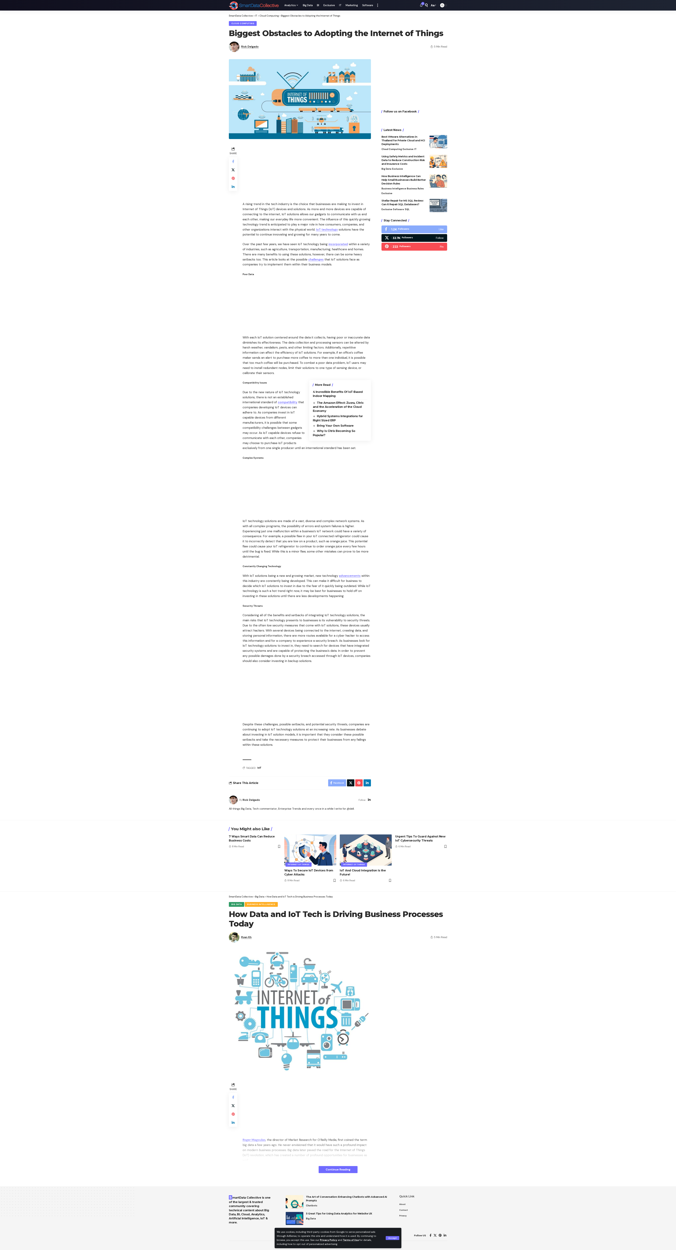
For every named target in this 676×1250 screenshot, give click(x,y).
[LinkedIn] (369, 800)
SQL (407, 209)
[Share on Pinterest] (233, 178)
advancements (350, 576)
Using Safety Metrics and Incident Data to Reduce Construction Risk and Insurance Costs (403, 160)
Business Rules (415, 188)
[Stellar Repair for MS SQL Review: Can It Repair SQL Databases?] (438, 205)
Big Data (386, 168)
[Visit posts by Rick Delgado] (233, 800)
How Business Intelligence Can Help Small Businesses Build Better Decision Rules (403, 180)
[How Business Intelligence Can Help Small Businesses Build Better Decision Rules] (438, 181)
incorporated (338, 244)
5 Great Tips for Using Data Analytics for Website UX (339, 1213)
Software (398, 209)
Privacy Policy (328, 1240)
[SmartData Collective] (254, 5)
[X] (414, 238)
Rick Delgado (250, 46)
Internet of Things (298, 864)
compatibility (287, 402)
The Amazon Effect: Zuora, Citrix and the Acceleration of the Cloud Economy (338, 407)
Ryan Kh (246, 937)
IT (415, 149)
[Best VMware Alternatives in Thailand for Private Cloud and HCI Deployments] (438, 141)
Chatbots (311, 1205)
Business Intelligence (393, 188)
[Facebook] (414, 229)
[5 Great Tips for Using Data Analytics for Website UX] (294, 1218)
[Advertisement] (306, 170)
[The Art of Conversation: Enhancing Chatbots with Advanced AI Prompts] (294, 1201)
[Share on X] (233, 170)
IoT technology (327, 229)
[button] (392, 1238)
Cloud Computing (242, 23)
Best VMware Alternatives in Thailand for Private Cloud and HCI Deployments (403, 140)
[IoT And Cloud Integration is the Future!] (366, 850)
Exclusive (408, 149)
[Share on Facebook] (233, 161)
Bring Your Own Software (335, 425)
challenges (316, 259)
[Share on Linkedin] (233, 187)
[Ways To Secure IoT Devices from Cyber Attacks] (310, 850)
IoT (259, 767)
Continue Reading (338, 1169)
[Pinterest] (414, 246)
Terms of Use (351, 1240)
